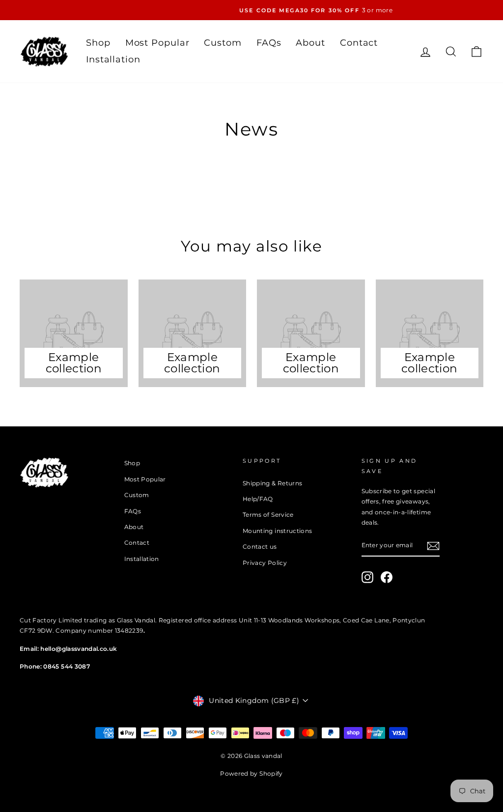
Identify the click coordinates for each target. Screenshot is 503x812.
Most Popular (157, 42)
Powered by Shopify (251, 773)
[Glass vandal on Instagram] (367, 577)
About (310, 42)
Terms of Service (268, 514)
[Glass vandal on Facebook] (386, 577)
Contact (359, 42)
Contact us (260, 546)
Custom (222, 42)
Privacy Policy (265, 562)
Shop (98, 42)
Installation (113, 59)
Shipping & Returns (272, 483)
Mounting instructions (277, 530)
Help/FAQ (258, 499)
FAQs (268, 42)
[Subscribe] (433, 545)
